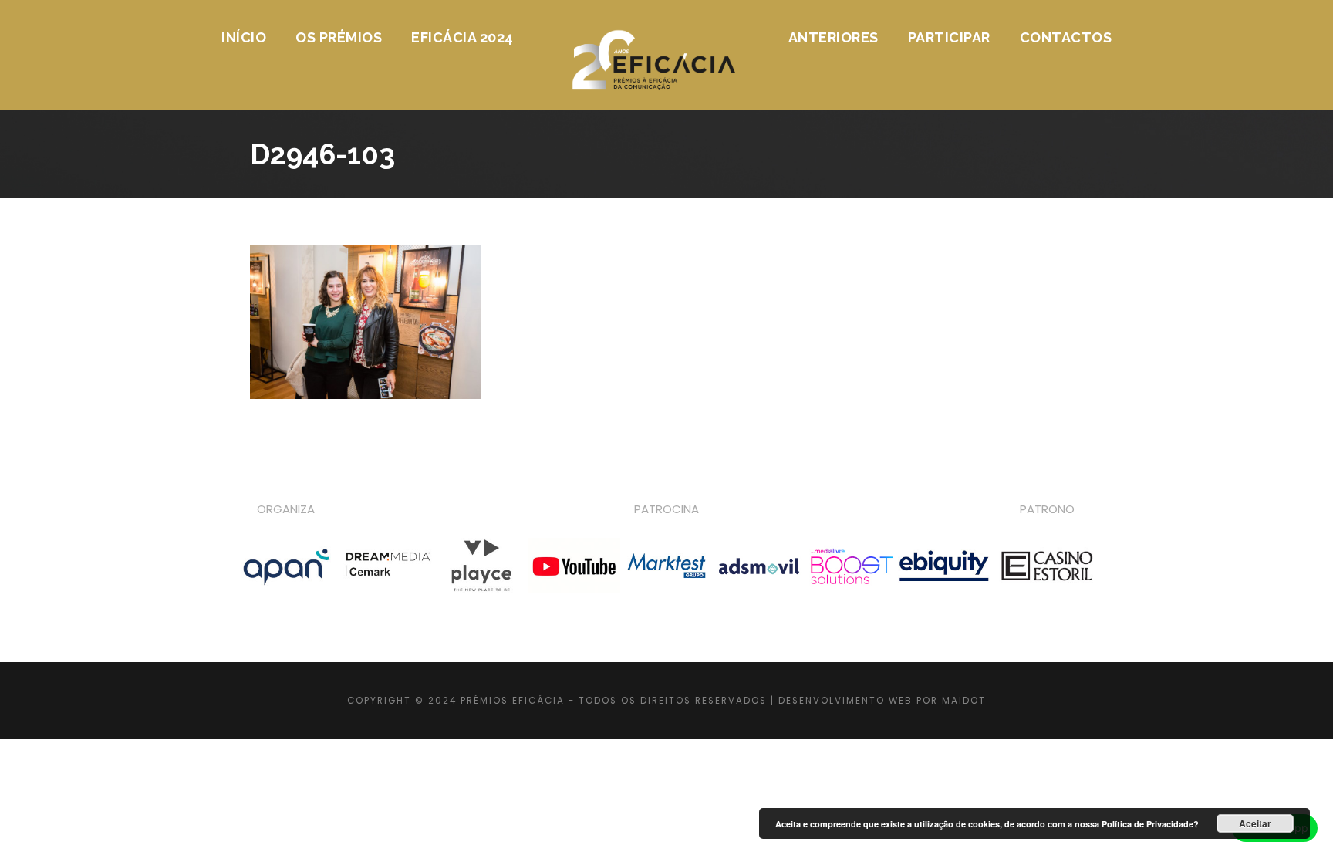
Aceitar (1255, 823)
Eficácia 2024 (462, 37)
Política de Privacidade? (1150, 824)
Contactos (1066, 37)
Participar (949, 37)
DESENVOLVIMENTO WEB (845, 701)
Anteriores (833, 37)
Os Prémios (338, 37)
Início (243, 37)
